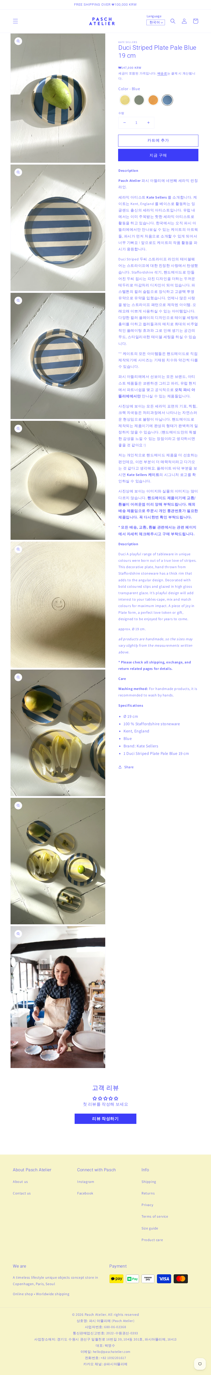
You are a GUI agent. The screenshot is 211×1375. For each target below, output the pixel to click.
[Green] (139, 100)
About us (20, 1181)
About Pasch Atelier (32, 1169)
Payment (118, 1266)
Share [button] (129, 767)
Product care (152, 1239)
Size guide (150, 1228)
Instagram (85, 1181)
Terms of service (155, 1216)
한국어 (155, 22)
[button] (15, 21)
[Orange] (153, 100)
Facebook (85, 1193)
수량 (121, 113)
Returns (148, 1193)
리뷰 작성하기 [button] (105, 1118)
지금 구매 (158, 155)
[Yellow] (124, 100)
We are (19, 1266)
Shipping (149, 1181)
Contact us (22, 1193)
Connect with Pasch (96, 1169)
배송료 (162, 73)
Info (145, 1169)
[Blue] (167, 100)
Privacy (147, 1204)
